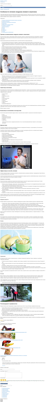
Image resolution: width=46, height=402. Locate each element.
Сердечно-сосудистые (6, 391)
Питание (3, 31)
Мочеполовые (4, 392)
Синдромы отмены (5, 393)
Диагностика (4, 23)
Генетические (4, 395)
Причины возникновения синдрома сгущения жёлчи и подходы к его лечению (13, 355)
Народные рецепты (5, 26)
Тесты (3, 7)
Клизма (3, 28)
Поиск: (1, 5)
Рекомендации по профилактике (7, 32)
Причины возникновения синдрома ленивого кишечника (12, 20)
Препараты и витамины (6, 25)
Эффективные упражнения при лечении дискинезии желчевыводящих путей (13, 332)
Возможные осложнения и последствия (9, 22)
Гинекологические (5, 390)
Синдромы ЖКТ (5, 394)
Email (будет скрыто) (4, 371)
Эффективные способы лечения (7, 24)
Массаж (3, 27)
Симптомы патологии (5, 21)
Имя (1, 369)
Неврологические (5, 389)
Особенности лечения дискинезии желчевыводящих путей (10, 347)
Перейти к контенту (3, 0)
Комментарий (2, 377)
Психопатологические (6, 388)
